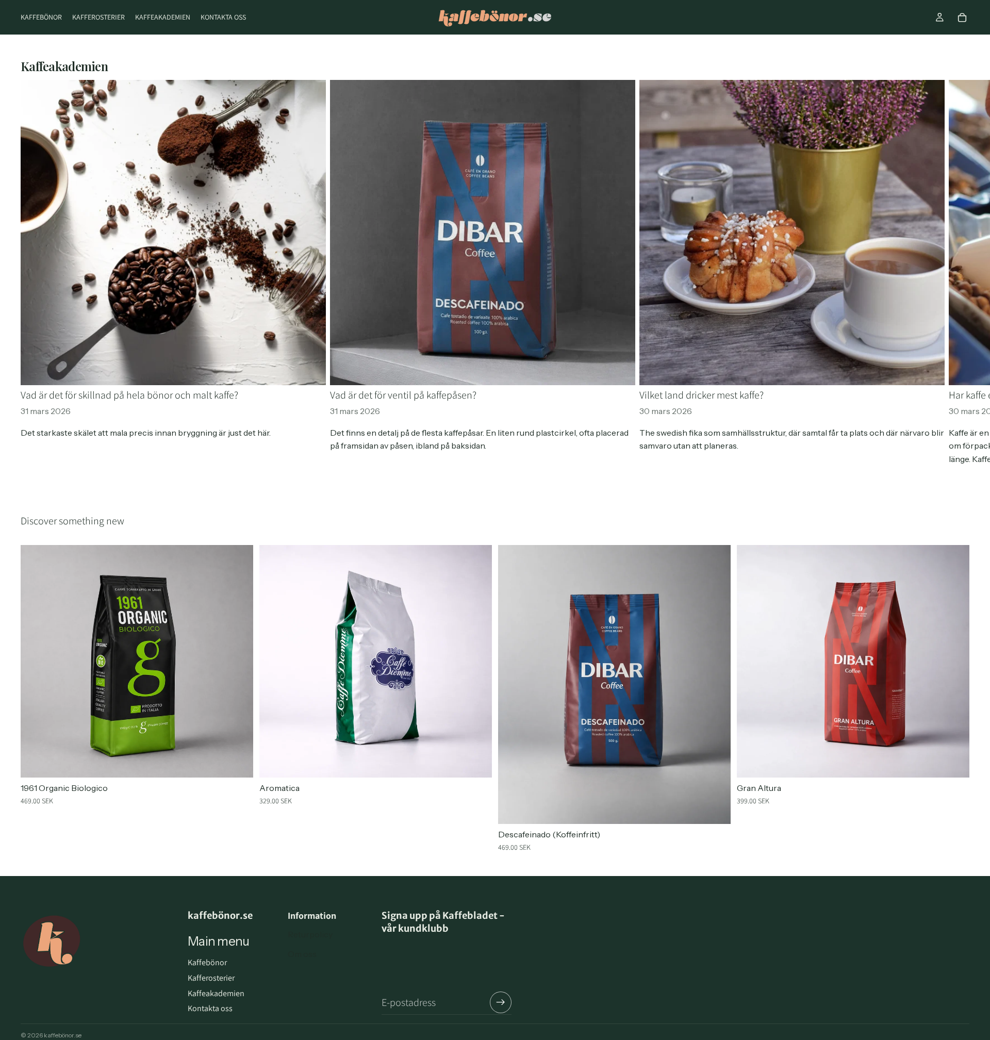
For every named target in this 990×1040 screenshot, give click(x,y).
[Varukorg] (962, 17)
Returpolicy (310, 934)
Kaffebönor (207, 962)
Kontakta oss (210, 1008)
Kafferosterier (211, 977)
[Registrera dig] (501, 1002)
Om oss (302, 954)
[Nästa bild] (958, 272)
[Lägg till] (476, 762)
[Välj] (237, 762)
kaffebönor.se (62, 1035)
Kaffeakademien (216, 993)
